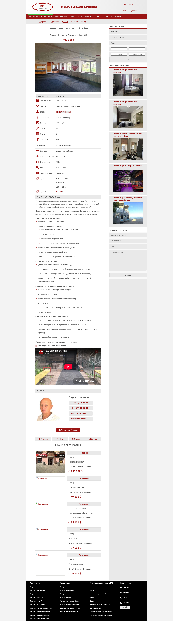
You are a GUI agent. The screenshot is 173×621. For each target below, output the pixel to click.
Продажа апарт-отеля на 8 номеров (125, 71)
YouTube (126, 603)
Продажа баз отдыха (37, 604)
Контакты (109, 17)
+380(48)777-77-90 (132, 4)
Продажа (44, 22)
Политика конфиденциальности (101, 611)
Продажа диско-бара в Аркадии (127, 166)
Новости (87, 17)
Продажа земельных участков (41, 608)
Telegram (126, 592)
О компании (97, 17)
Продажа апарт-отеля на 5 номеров (125, 103)
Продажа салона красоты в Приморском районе (128, 135)
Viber (61, 439)
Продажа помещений (37, 590)
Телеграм (77, 439)
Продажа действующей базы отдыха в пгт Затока (128, 199)
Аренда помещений (67, 590)
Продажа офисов (36, 587)
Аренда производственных (69, 604)
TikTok (125, 598)
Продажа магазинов (37, 594)
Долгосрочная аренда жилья (70, 608)
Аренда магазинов (66, 594)
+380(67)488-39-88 (132, 11)
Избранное (119, 17)
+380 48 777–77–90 (103, 604)
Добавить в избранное (68, 430)
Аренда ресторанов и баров (69, 601)
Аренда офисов (65, 587)
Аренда (56, 22)
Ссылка (94, 439)
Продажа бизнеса (61, 17)
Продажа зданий (36, 601)
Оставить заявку (79, 22)
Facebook (44, 439)
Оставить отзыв (95, 608)
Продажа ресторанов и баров (40, 611)
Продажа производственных (40, 615)
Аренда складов (65, 597)
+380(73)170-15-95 (79, 403)
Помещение (84, 453)
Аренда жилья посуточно (69, 611)
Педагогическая (63, 112)
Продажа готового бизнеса (39, 619)
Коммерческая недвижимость (40, 17)
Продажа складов (36, 597)
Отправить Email (78, 419)
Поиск (65, 22)
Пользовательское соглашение (101, 615)
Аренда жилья (76, 17)
